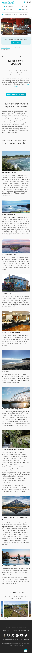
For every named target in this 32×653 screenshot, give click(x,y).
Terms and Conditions (8, 639)
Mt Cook (6, 618)
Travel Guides (25, 9)
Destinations (9, 6)
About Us (7, 628)
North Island (10, 56)
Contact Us (15, 628)
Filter (17, 42)
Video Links (27, 639)
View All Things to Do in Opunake (16, 94)
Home (4, 56)
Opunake (22, 56)
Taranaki (16, 56)
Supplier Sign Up (7, 630)
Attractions (9, 9)
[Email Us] (25, 651)
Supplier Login (23, 628)
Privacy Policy (18, 639)
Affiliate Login (16, 630)
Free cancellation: (5, 48)
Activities (24, 6)
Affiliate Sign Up (25, 630)
